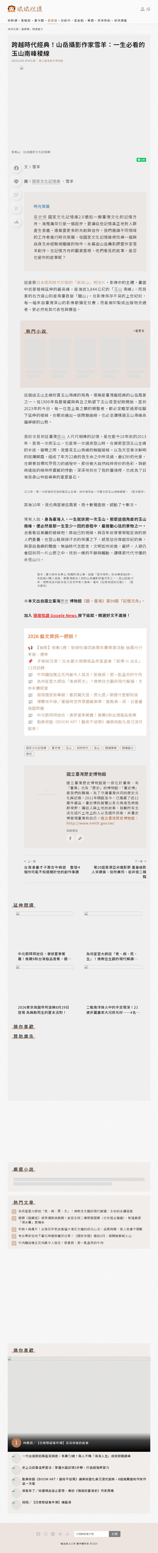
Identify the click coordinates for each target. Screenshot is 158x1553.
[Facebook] (16, 168)
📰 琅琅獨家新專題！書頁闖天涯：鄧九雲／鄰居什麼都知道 (83, 694)
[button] (16, 195)
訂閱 (115, 1534)
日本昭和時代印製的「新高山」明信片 (71, 282)
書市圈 (39, 20)
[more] (138, 331)
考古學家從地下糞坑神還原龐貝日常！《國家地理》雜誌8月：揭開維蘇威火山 (75, 1236)
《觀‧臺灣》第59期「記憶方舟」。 (113, 601)
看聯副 (26, 20)
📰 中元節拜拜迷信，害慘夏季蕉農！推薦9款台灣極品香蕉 (82, 715)
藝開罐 (52, 20)
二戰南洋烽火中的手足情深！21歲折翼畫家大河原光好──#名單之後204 (113, 1012)
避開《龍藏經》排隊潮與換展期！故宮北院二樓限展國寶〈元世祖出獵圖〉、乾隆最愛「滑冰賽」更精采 (79, 1220)
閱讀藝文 (37, 29)
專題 (90, 20)
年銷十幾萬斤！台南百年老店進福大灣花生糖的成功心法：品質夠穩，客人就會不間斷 (80, 1229)
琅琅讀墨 (120, 20)
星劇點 (79, 20)
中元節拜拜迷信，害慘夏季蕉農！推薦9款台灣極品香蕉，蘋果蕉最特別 (44, 958)
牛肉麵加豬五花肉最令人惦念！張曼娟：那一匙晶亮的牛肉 (60, 1243)
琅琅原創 (104, 20)
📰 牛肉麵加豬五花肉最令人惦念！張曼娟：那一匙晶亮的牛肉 (85, 674)
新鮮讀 (13, 20)
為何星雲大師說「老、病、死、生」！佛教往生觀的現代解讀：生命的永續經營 (112, 958)
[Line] (16, 181)
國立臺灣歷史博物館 (51, 60)
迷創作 (66, 20)
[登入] (143, 9)
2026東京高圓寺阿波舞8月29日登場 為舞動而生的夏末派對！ (43, 1010)
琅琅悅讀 (13, 29)
